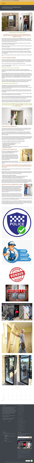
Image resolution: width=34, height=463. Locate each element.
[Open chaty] (32, 461)
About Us (4, 421)
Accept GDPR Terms (22, 439)
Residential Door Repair (21, 408)
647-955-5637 (13, 433)
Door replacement (20, 424)
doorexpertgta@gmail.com (8, 441)
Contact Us (9, 421)
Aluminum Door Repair (21, 411)
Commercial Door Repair (21, 407)
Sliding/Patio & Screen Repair (22, 421)
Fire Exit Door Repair (20, 423)
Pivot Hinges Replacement (21, 422)
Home (2, 8)
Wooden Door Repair (20, 420)
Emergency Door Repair (21, 409)
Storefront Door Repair (21, 410)
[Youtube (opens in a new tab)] (31, 0)
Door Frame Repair (20, 425)
